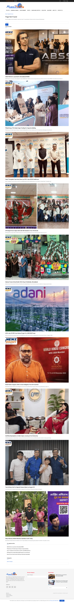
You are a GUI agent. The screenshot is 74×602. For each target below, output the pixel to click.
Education (44, 10)
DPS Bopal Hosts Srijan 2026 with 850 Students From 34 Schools (21, 230)
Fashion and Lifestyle (35, 10)
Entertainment (23, 10)
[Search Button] (6, 24)
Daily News (49, 10)
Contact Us (60, 10)
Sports (28, 10)
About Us (54, 10)
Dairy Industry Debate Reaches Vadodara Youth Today (19, 538)
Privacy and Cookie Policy (54, 600)
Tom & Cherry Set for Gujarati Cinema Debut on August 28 (20, 487)
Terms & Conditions (9, 595)
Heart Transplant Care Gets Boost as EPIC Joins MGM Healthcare (22, 179)
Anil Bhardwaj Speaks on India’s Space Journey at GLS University (21, 436)
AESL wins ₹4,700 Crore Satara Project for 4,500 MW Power (20, 333)
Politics (8, 10)
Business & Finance (15, 10)
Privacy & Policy (8, 594)
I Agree (62, 600)
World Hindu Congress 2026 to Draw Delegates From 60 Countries (22, 384)
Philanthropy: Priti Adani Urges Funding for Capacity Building (20, 128)
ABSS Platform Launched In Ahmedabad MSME (17, 76)
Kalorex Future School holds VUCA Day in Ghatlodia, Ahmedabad (21, 282)
